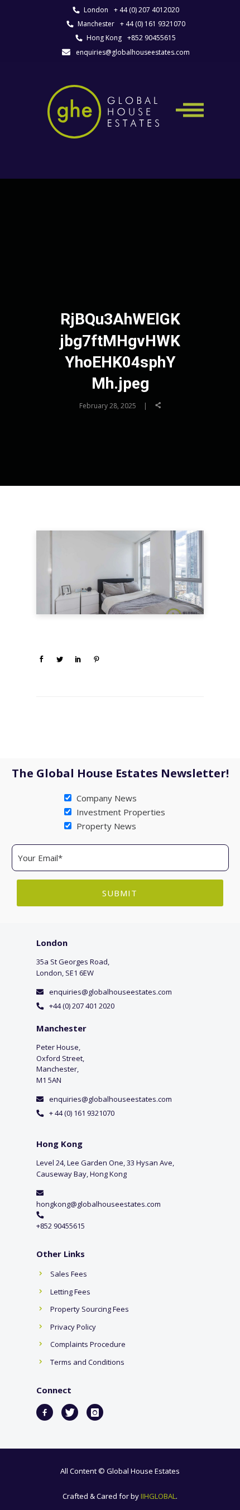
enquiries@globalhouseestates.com (133, 52)
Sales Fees (68, 1274)
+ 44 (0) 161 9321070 (152, 23)
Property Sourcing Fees (89, 1309)
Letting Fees (70, 1292)
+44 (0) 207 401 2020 (81, 1006)
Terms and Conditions (87, 1362)
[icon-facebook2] (44, 1412)
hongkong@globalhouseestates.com (98, 1204)
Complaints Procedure (88, 1344)
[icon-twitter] (69, 1412)
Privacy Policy (73, 1327)
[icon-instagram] (95, 1412)
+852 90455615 (151, 37)
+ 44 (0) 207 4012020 (146, 10)
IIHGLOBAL (158, 1496)
